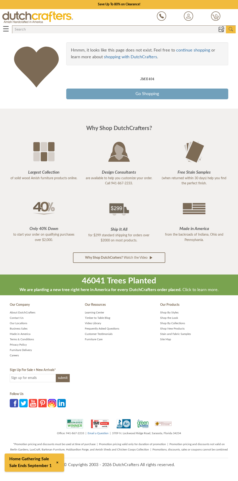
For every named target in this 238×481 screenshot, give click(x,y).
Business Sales (18, 328)
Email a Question (98, 433)
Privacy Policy (18, 344)
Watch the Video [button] (117, 257)
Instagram (52, 403)
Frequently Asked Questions (102, 328)
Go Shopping (147, 94)
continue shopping (193, 50)
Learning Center (94, 312)
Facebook (14, 403)
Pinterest (42, 403)
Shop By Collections (172, 323)
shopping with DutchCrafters (130, 57)
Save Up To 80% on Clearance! (119, 4)
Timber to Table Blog (97, 317)
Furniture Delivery (21, 350)
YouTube (33, 403)
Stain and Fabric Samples (175, 334)
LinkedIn (61, 403)
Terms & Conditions (22, 339)
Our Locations (18, 323)
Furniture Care (93, 339)
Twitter (23, 403)
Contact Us (16, 317)
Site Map (165, 339)
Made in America (20, 334)
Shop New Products (172, 328)
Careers (14, 355)
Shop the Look (169, 317)
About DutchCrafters (22, 312)
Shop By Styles (169, 312)
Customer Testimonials (98, 334)
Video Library (93, 323)
